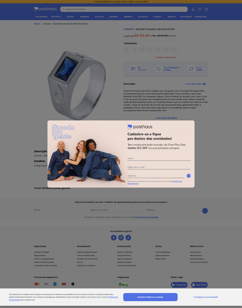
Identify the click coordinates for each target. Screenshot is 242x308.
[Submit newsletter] (189, 176)
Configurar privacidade (206, 297)
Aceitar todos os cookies (150, 297)
